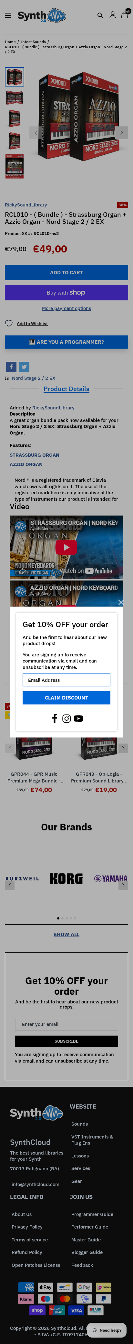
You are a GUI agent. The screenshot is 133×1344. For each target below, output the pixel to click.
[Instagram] (66, 718)
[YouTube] (78, 718)
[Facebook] (54, 718)
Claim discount (66, 697)
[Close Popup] (121, 603)
